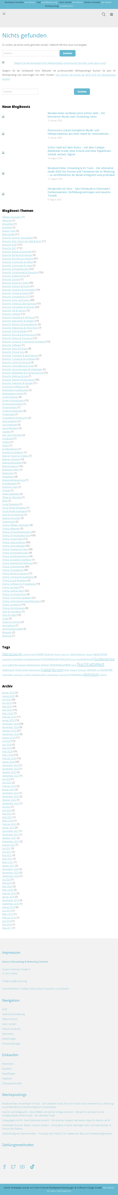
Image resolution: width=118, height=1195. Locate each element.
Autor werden (9, 1024)
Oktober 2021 (9, 838)
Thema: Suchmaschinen (14, 594)
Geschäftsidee (9, 424)
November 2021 (10, 834)
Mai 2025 (7, 706)
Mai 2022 (7, 813)
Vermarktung (8, 625)
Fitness (57, 654)
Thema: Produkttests (12, 570)
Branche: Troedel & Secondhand (19, 359)
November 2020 (10, 872)
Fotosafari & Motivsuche (15, 417)
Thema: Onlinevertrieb (13, 566)
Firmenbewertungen (12, 403)
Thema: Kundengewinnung (15, 556)
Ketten (5, 445)
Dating (33, 654)
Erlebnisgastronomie (12, 393)
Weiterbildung (76, 674)
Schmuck (82, 670)
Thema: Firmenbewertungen (16, 532)
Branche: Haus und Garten (16, 300)
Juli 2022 (6, 806)
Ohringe (6, 490)
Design (40, 654)
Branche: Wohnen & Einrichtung (18, 379)
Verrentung (64, 675)
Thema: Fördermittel (12, 538)
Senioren (92, 670)
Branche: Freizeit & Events (15, 293)
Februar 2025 (9, 716)
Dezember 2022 (10, 793)
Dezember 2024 (10, 723)
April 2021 (7, 858)
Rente (67, 670)
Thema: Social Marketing (14, 580)
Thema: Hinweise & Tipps (15, 549)
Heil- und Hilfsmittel (12, 435)
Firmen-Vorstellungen (13, 400)
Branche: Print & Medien (14, 331)
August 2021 (8, 844)
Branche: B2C (9, 248)
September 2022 (10, 803)
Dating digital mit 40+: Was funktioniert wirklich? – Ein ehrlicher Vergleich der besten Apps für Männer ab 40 (56, 1120)
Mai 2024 (7, 748)
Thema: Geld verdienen (14, 542)
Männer (45, 665)
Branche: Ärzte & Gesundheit (17, 237)
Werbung (6, 635)
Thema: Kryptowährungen (15, 552)
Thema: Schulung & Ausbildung (17, 577)
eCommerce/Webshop (13, 386)
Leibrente (12, 665)
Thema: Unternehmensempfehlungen (21, 601)
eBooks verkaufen (11, 1028)
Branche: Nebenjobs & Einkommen (20, 327)
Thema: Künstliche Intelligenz (17, 559)
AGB (4, 1009)
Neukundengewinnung (13, 480)
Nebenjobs (8, 473)
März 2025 (7, 713)
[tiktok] (32, 1167)
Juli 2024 (6, 741)
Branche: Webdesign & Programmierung (22, 372)
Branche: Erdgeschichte (14, 275)
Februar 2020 (9, 893)
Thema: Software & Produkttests (19, 583)
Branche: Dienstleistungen (15, 269)
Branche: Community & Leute (17, 265)
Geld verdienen (10, 421)
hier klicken (30, 2)
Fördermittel (8, 414)
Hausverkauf (7, 659)
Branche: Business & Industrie (17, 258)
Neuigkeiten (8, 476)
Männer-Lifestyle (10, 459)
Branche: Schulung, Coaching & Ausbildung (24, 341)
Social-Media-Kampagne (14, 511)
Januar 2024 (8, 761)
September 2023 (10, 775)
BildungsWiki (8, 234)
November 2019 (10, 900)
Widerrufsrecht (9, 1019)
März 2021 (7, 862)
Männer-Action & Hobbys (15, 455)
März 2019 (7, 914)
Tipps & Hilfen (9, 615)
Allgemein (7, 220)
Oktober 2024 (9, 730)
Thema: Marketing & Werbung (17, 563)
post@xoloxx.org (49, 2)
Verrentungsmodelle (12, 628)
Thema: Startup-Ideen (13, 590)
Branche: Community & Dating (17, 262)
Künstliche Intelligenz (12, 452)
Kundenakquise (10, 448)
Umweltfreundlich (38, 675)
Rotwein (73, 670)
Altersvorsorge (12, 654)
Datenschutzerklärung (13, 1014)
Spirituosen (18, 675)
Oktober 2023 (9, 772)
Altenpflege (8, 224)
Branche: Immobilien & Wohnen (18, 307)
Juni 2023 (7, 782)
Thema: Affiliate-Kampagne (15, 525)
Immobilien (18, 659)
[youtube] (22, 1167)
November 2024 (10, 727)
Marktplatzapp (33, 665)
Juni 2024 (7, 744)
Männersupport (10, 466)
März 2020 (7, 889)
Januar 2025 (8, 720)
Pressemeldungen (11, 1043)
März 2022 (7, 820)
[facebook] (4, 1167)
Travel (5, 618)
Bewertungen (9, 1038)
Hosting (6, 442)
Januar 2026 (8, 692)
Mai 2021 (7, 855)
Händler (6, 431)
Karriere (73, 659)
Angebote (7, 1078)
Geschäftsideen (10, 428)
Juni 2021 (7, 851)
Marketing (22, 665)
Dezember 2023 (10, 765)
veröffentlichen (66, 6)
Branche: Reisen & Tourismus (17, 338)
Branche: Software (11, 345)
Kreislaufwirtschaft (85, 659)
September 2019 (10, 903)
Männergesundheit (12, 462)
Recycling (58, 670)
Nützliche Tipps (10, 487)
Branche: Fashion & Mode (15, 286)
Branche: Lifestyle (11, 314)
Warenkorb (8, 1033)
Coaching (26, 654)
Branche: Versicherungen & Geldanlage (22, 369)
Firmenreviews (9, 407)
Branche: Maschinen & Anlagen (18, 320)
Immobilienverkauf (32, 659)
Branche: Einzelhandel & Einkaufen (20, 272)
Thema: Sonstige (10, 587)
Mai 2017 (7, 928)
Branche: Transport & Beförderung (20, 355)
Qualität (46, 670)
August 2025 (8, 696)
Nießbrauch (8, 670)
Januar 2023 (8, 789)
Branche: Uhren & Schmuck (16, 362)
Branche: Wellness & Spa (15, 376)
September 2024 (10, 734)
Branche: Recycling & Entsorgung (19, 334)
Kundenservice (104, 659)
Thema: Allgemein (11, 528)
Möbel (74, 665)
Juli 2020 (6, 879)
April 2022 (7, 817)
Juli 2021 (6, 848)
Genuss (89, 654)
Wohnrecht (91, 674)
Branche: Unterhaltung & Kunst (18, 365)
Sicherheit (106, 670)
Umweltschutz (52, 675)
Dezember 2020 (10, 869)
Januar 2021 (8, 865)
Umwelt (27, 675)
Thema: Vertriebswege (13, 608)
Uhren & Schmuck (11, 622)
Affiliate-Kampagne (11, 217)
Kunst (4, 665)
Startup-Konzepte (11, 518)
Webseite (7, 632)
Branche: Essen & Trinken (15, 282)
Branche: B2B (9, 244)
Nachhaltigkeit (90, 664)
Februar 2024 (9, 758)
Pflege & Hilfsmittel (11, 497)
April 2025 (7, 709)
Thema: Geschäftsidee (13, 545)
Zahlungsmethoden (12, 1083)
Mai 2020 (7, 883)
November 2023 (10, 768)
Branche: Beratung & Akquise (17, 255)
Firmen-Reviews (10, 397)
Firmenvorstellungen (12, 410)
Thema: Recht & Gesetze (15, 573)
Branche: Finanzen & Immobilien (18, 289)
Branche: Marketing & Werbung (18, 317)
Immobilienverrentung (55, 659)
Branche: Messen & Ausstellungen (19, 324)
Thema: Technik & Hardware (16, 597)
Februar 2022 (9, 824)
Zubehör (103, 675)
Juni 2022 (7, 810)
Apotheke (7, 227)
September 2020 (10, 876)
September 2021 (10, 841)
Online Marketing (10, 493)
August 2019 (8, 907)
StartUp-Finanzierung (13, 514)
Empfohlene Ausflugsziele (15, 390)
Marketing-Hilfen (10, 469)
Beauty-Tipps (9, 230)
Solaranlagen (7, 675)
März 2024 (7, 754)
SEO (98, 670)
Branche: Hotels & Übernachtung (19, 303)
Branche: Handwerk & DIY (15, 296)
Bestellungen (8, 1073)
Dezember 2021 (10, 831)
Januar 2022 (8, 827)
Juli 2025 (6, 699)
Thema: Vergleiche (11, 604)
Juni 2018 (7, 921)
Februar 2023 (9, 786)
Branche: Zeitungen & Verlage (17, 383)
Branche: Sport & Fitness (15, 348)
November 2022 (10, 796)
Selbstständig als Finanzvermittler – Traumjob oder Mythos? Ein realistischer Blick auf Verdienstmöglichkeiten (57, 1133)
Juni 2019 (7, 910)
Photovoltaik (34, 670)
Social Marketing (10, 504)
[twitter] (13, 1167)
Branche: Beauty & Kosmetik (16, 251)
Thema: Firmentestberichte (15, 535)
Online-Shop (21, 670)
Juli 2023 (6, 779)
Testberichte (8, 521)
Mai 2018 (7, 924)
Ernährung (49, 654)
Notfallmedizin (9, 483)
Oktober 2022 (9, 799)
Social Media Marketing (14, 507)
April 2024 (7, 751)
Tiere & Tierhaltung (12, 611)
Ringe (5, 500)
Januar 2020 (8, 896)
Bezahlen (7, 1068)
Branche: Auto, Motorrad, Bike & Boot (21, 241)
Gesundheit (100, 654)
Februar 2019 (9, 917)
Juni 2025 (7, 703)
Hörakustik (7, 438)
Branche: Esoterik (11, 279)
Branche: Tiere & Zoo (13, 352)
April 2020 (7, 886)
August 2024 (8, 737)
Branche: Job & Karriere (14, 310)
